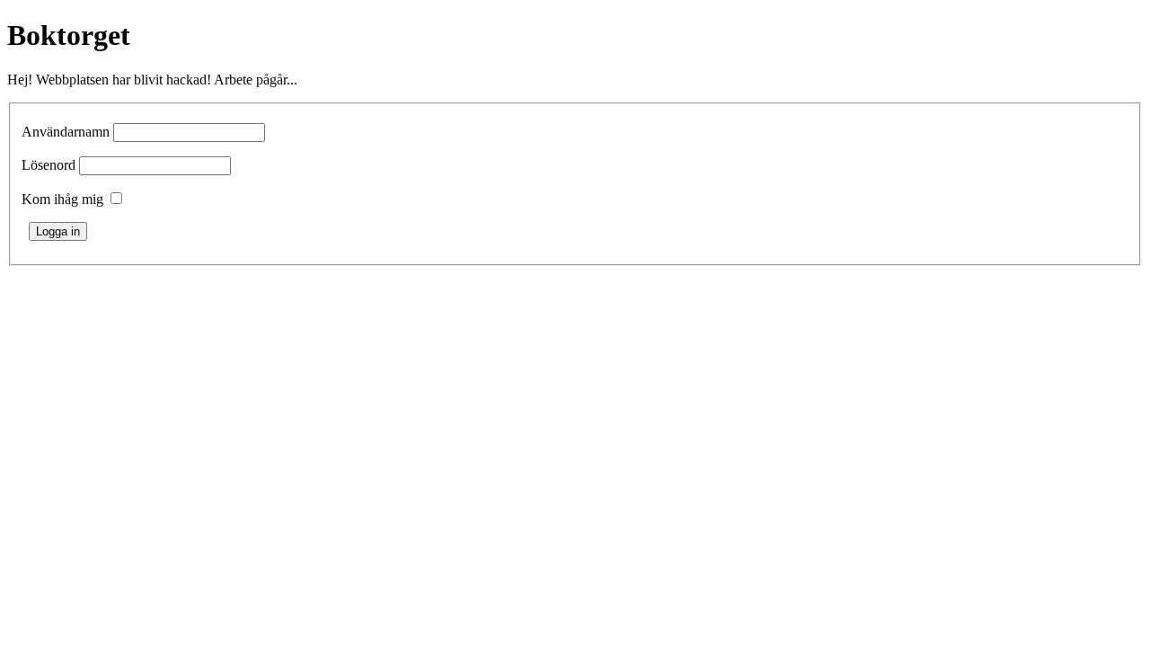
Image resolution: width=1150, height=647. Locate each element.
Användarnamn (66, 131)
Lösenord (48, 165)
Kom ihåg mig (62, 199)
